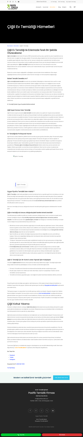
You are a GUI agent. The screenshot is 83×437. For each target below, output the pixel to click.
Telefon (21, 434)
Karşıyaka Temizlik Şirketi (41, 421)
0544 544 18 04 (41, 2)
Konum (63, 434)
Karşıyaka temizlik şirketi (51, 285)
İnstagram (12, 359)
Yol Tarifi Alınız (11, 367)
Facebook (12, 355)
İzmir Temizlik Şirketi (20, 347)
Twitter (11, 357)
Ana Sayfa (10, 46)
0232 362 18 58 (20, 364)
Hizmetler (16, 46)
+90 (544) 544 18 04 (61, 377)
